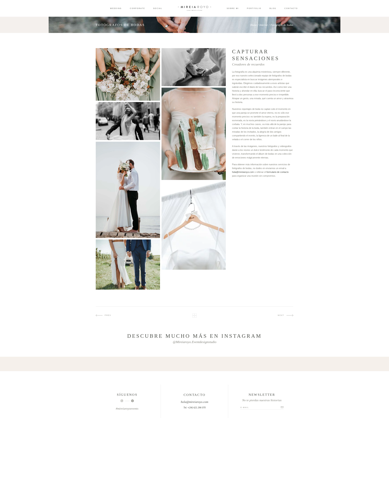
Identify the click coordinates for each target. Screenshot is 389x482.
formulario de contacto (278, 172)
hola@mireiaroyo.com (243, 172)
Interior (263, 24)
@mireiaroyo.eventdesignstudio (194, 342)
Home (253, 24)
